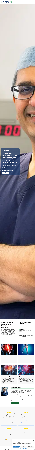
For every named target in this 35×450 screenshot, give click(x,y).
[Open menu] (33, 2)
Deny (23, 446)
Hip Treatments (5, 356)
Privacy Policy (25, 448)
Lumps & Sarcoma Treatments (8, 376)
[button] (33, 440)
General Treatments (23, 376)
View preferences (30, 446)
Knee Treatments (22, 356)
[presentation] (9, 349)
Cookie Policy (21, 448)
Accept (16, 446)
